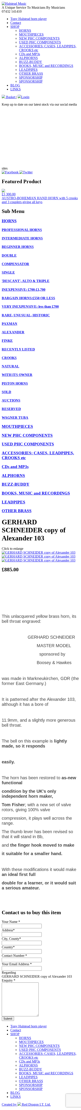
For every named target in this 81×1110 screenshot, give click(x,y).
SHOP (14, 26)
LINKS (15, 89)
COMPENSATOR (15, 264)
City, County (11, 939)
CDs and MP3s (29, 54)
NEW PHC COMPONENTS (39, 38)
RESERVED (11, 409)
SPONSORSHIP (31, 77)
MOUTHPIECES (31, 34)
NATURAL (10, 366)
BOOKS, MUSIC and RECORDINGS (46, 66)
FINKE (7, 340)
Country (8, 947)
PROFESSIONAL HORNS (22, 230)
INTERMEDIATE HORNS (22, 238)
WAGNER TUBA (15, 417)
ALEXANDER (13, 332)
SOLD (6, 392)
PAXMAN (9, 324)
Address (8, 930)
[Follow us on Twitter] (26, 172)
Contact (15, 23)
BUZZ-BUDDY (30, 62)
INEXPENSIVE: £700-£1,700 (23, 289)
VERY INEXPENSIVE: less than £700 (30, 306)
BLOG (15, 85)
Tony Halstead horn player (28, 19)
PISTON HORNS (15, 383)
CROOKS (9, 358)
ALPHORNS (28, 58)
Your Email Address (17, 964)
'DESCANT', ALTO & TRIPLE (25, 281)
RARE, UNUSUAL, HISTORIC (26, 315)
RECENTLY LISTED (18, 349)
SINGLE (8, 272)
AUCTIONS (11, 400)
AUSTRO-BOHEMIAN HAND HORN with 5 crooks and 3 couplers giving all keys (40, 200)
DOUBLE (9, 255)
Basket (10, 97)
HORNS (25, 30)
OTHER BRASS (31, 73)
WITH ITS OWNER (17, 375)
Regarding (9, 972)
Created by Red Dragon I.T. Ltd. (26, 1104)
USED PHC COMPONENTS (40, 42)
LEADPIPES (28, 69)
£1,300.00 (9, 194)
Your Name (11, 922)
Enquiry (8, 980)
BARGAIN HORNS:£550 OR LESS (28, 298)
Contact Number (14, 955)
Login (25, 97)
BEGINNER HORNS (18, 247)
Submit (7, 1018)
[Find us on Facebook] (10, 172)
